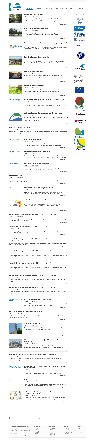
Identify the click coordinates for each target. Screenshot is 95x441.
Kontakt (66, 1)
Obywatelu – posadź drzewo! (33, 14)
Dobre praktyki (49, 8)
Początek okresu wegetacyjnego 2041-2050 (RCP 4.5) (30, 263)
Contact (79, 434)
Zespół (36, 433)
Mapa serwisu (70, 438)
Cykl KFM (52, 432)
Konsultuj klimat (80, 8)
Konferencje (67, 428)
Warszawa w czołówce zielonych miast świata (39, 188)
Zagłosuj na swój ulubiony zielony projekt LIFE (39, 299)
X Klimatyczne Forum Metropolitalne (36, 200)
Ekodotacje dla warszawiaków (34, 85)
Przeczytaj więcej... (63, 24)
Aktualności (29, 8)
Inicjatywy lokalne (68, 432)
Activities (80, 432)
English (71, 1)
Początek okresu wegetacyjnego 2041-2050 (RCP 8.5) (30, 227)
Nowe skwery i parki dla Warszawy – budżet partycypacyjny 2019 (45, 43)
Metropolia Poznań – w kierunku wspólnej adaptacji (26, 311)
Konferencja (53, 1)
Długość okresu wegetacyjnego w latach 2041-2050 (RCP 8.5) (32, 275)
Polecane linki (53, 434)
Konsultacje (52, 433)
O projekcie (39, 8)
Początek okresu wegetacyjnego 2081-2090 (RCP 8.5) (30, 251)
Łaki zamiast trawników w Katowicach (36, 163)
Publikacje (52, 429)
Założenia (37, 428)
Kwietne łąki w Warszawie (33, 139)
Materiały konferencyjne (55, 431)
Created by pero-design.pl (79, 438)
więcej (27, 435)
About (79, 428)
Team (79, 433)
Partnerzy (37, 429)
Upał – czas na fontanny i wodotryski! (36, 29)
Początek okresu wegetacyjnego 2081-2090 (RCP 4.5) (30, 239)
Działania (37, 432)
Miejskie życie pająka (16, 176)
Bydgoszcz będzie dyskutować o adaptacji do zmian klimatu (43, 113)
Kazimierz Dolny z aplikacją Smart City (36, 57)
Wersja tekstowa (44, 1)
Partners (79, 429)
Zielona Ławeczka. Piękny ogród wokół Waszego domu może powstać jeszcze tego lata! (44, 392)
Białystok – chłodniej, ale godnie (20, 127)
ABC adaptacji (60, 1)
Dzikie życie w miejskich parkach (35, 380)
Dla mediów (69, 8)
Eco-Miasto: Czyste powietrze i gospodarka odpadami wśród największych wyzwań (44, 100)
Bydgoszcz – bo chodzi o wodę (34, 71)
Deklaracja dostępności (79, 1)
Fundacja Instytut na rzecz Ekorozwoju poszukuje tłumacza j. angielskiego (33, 354)
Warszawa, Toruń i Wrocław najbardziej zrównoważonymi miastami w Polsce (43, 340)
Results (79, 431)
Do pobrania (59, 8)
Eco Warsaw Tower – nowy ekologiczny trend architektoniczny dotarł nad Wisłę (44, 367)
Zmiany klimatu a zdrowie (32, 323)
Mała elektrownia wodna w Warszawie (37, 151)
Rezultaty (37, 431)
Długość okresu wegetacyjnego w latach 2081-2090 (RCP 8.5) (32, 287)
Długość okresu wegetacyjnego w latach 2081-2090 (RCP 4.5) (32, 215)
